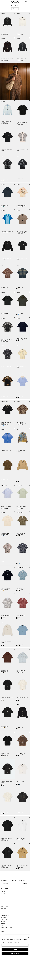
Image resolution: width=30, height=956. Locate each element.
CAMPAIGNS (3, 902)
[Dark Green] (3, 206)
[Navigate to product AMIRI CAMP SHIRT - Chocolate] (7, 658)
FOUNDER (3, 891)
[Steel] (19, 563)
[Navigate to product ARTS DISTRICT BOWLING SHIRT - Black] (7, 853)
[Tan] (3, 590)
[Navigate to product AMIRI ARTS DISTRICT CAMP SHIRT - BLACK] (7, 769)
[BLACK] (19, 535)
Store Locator (4, 906)
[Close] (28, 937)
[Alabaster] (3, 180)
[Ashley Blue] (18, 314)
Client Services (5, 915)
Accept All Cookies (15, 953)
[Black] (1, 180)
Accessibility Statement (7, 927)
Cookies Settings (15, 945)
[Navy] (1, 206)
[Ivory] (3, 700)
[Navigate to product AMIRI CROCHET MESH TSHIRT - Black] (7, 741)
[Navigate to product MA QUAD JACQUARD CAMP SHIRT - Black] (7, 826)
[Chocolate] (1, 672)
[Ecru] (18, 288)
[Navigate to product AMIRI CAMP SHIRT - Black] (7, 712)
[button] (2, 2)
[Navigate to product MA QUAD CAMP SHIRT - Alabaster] (7, 603)
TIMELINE (3, 897)
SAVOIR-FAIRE (4, 895)
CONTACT (3, 934)
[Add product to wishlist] (13, 13)
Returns (3, 923)
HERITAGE (3, 893)
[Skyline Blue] (3, 425)
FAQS (2, 925)
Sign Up (25, 883)
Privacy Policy (4, 917)
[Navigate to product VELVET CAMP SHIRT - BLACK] (7, 575)
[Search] (4, 1)
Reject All (15, 949)
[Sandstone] (3, 535)
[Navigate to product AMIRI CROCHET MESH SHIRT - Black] (7, 685)
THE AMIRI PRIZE (4, 904)
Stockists (3, 908)
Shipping (3, 921)
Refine (15, 8)
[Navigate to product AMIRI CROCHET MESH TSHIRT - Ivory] (7, 797)
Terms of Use (4, 919)
